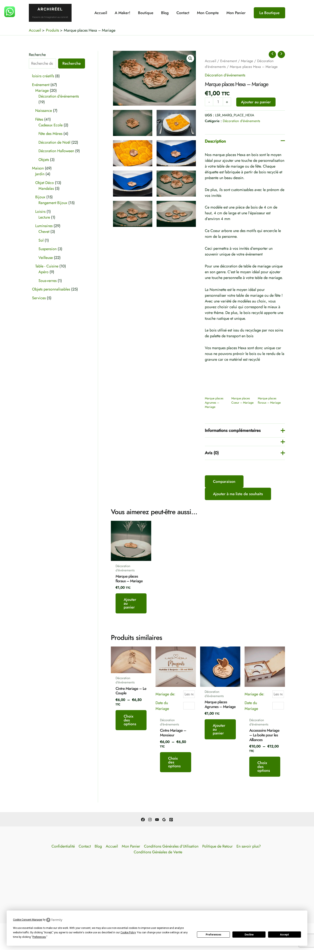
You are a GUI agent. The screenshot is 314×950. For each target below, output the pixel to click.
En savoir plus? (248, 846)
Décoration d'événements (225, 75)
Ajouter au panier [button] (130, 603)
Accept (284, 934)
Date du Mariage (162, 705)
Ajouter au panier (256, 102)
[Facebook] (143, 820)
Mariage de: (165, 694)
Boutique (145, 13)
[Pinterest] (171, 820)
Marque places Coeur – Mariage (242, 400)
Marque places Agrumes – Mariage (214, 402)
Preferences (213, 934)
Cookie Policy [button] (128, 932)
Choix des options (130, 720)
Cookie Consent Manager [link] (27, 919)
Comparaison (224, 481)
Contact (182, 13)
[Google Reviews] (164, 820)
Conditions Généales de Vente (158, 852)
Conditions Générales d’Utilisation (171, 846)
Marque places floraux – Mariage (269, 400)
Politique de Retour (217, 846)
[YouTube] (157, 820)
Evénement (228, 60)
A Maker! (122, 13)
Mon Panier (236, 13)
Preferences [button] (39, 936)
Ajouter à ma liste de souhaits (238, 494)
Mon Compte (208, 13)
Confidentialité (63, 846)
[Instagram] (150, 820)
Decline (249, 934)
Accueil (100, 13)
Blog (165, 13)
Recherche (37, 54)
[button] (269, 12)
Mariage (247, 60)
